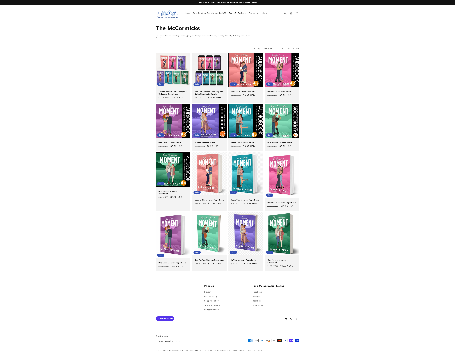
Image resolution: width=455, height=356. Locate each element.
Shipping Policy (211, 301)
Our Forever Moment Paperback (276, 261)
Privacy (208, 292)
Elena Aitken (167, 350)
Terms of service (223, 350)
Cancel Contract (212, 310)
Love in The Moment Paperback (209, 200)
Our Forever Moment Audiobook (167, 192)
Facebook (257, 292)
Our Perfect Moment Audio (279, 142)
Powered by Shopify (180, 350)
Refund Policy (210, 296)
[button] (237, 13)
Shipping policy (238, 350)
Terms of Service (212, 305)
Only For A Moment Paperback (281, 203)
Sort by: (257, 48)
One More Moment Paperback (172, 263)
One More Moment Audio (169, 142)
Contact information (254, 350)
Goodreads (258, 305)
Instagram (257, 296)
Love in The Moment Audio (243, 92)
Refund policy (195, 350)
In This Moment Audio (205, 142)
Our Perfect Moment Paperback (209, 260)
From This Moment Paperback (245, 200)
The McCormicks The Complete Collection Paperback (172, 93)
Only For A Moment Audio (279, 92)
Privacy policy (209, 350)
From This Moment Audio (242, 142)
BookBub (257, 301)
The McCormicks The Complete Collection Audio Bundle (209, 93)
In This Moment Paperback (243, 260)
